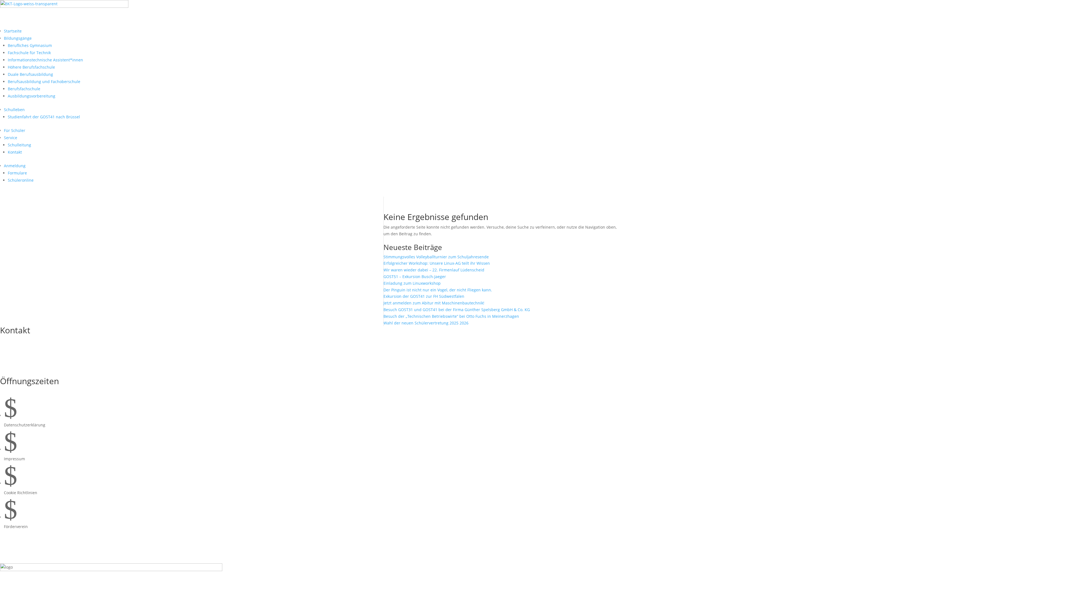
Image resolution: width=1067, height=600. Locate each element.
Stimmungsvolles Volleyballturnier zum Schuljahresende (436, 256)
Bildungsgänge (18, 38)
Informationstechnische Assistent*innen (45, 59)
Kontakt (15, 152)
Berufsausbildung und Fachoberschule (44, 81)
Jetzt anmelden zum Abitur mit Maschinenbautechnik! (433, 303)
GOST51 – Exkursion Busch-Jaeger (414, 276)
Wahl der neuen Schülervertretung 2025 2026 (425, 323)
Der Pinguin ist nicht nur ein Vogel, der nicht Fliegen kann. (437, 289)
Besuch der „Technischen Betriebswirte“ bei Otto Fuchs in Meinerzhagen (451, 316)
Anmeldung (15, 165)
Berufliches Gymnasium (30, 45)
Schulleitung (19, 145)
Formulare (17, 173)
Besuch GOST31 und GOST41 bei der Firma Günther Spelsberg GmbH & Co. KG (456, 309)
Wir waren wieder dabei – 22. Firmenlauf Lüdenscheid (433, 269)
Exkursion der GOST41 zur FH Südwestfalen (423, 296)
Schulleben (14, 109)
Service (10, 137)
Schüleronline (21, 180)
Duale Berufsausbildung (30, 74)
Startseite (13, 31)
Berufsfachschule (24, 88)
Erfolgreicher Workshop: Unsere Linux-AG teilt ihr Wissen (436, 263)
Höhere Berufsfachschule (31, 67)
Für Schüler (14, 130)
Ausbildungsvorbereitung (31, 96)
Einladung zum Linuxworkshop (412, 283)
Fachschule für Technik (29, 52)
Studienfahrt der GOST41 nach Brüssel (44, 116)
